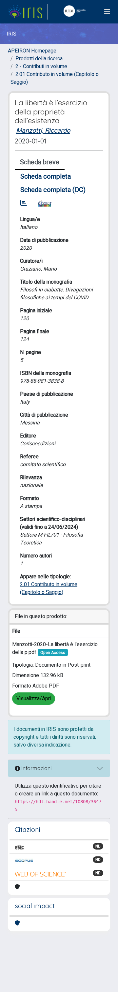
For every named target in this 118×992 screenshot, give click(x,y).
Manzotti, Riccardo (43, 130)
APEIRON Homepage (32, 51)
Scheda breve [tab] (39, 162)
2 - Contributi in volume (41, 66)
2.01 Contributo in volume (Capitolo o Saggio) (48, 588)
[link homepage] (28, 12)
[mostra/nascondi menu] (107, 11)
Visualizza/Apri (33, 699)
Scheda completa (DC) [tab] (53, 190)
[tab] (23, 203)
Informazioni (35, 768)
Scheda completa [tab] (45, 176)
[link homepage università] (76, 12)
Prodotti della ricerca (39, 59)
